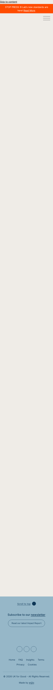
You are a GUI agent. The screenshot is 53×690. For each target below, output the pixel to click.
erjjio (31, 682)
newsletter (38, 614)
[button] (46, 18)
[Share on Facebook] (29, 83)
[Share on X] (37, 83)
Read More (29, 10)
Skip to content (8, 1)
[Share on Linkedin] (22, 83)
